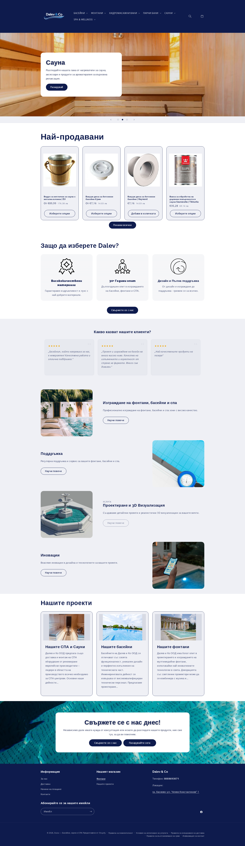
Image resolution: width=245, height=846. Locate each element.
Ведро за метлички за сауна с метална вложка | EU (59, 197)
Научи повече (115, 420)
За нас (44, 778)
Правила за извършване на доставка (187, 833)
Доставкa (45, 783)
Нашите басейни (116, 647)
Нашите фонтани (173, 647)
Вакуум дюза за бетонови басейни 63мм (99, 197)
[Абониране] (90, 811)
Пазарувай (56, 82)
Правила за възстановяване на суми (163, 836)
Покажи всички (122, 225)
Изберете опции (59, 213)
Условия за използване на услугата (152, 833)
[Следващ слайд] (134, 119)
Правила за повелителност (120, 833)
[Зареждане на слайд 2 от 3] (122, 119)
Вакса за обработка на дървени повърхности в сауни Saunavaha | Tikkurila (184, 199)
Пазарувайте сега (139, 742)
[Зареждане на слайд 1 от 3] (118, 119)
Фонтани (101, 778)
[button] (80, 13)
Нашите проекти (105, 783)
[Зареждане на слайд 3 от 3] (127, 119)
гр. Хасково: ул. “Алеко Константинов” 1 (175, 791)
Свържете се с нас (122, 310)
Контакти (45, 794)
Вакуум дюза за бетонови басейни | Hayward (141, 197)
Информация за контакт (193, 836)
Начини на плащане (51, 789)
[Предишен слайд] (111, 119)
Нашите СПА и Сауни (65, 647)
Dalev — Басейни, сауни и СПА (68, 833)
